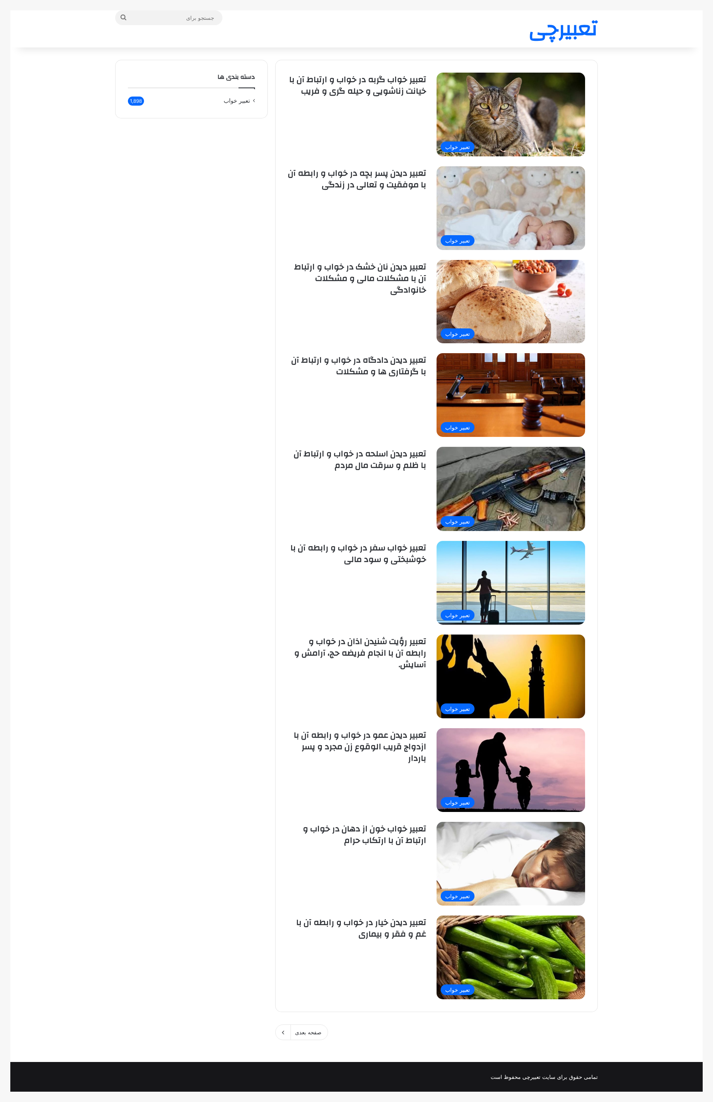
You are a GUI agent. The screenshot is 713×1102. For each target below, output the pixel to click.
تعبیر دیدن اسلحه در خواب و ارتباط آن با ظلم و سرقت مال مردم (360, 459)
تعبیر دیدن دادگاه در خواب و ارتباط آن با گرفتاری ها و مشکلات (358, 365)
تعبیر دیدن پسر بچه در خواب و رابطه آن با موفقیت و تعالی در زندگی (357, 178)
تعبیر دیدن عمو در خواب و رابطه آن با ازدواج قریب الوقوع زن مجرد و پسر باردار (360, 746)
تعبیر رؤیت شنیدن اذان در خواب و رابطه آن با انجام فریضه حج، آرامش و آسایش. (360, 653)
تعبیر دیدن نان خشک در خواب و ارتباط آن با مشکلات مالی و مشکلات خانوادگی (360, 278)
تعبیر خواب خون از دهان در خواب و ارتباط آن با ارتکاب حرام (364, 834)
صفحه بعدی (308, 1032)
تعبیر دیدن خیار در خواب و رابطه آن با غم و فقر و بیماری (361, 928)
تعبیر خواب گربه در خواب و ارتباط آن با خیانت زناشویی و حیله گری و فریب (357, 85)
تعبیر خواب (237, 100)
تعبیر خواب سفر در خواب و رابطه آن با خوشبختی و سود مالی (358, 553)
